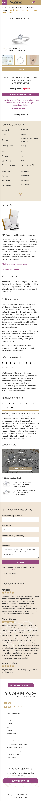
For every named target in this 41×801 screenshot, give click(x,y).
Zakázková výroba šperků (15, 751)
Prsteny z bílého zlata (20, 468)
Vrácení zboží (11, 734)
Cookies (9, 730)
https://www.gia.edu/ (10, 269)
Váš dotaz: (6, 546)
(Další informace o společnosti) (14, 264)
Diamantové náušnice (14, 748)
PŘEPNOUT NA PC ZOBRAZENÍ (20, 685)
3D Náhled (20, 69)
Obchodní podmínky (14, 714)
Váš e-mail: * (7, 525)
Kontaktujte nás (19, 108)
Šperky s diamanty (13, 741)
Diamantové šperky (15, 8)
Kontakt (9, 724)
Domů (4, 8)
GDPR (13, 570)
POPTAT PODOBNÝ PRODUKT (20, 94)
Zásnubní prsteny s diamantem (17, 744)
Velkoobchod (11, 717)
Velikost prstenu (19, 115)
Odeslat (20, 562)
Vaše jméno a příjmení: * (12, 515)
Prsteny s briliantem (13, 754)
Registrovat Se (20, 780)
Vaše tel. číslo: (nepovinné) (13, 535)
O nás (9, 720)
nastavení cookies (20, 797)
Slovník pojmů (11, 758)
